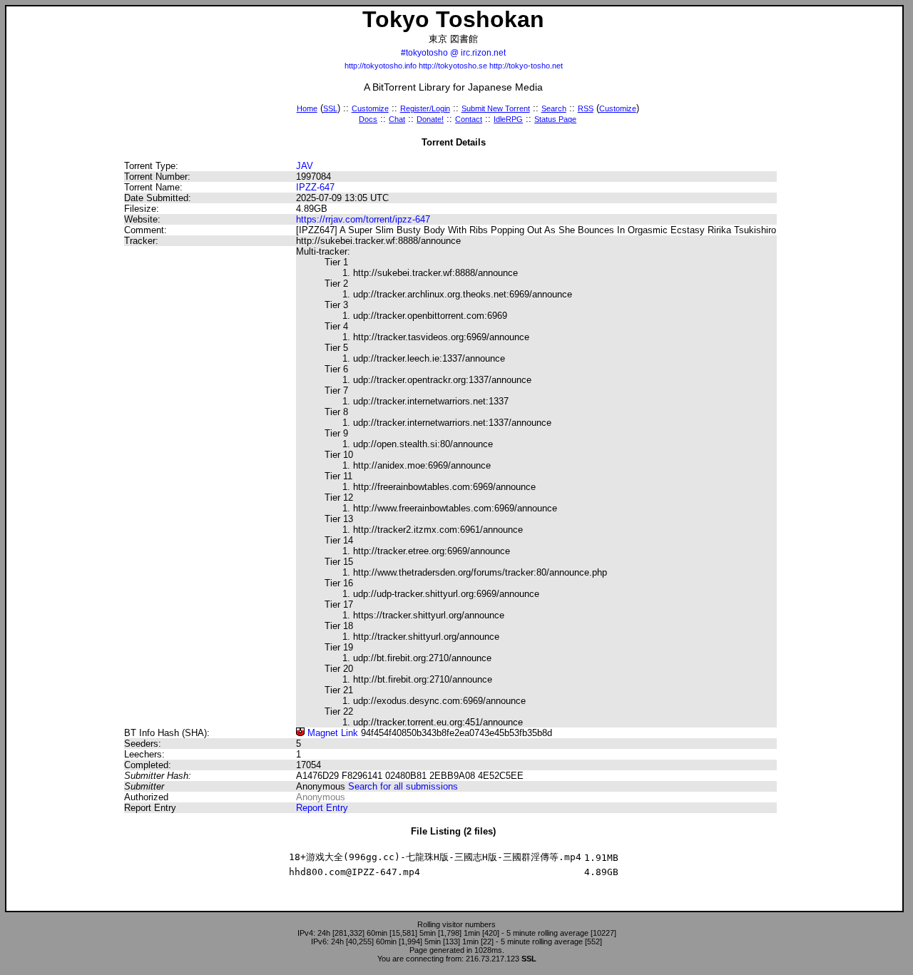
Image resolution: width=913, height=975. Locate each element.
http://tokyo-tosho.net (526, 65)
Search (553, 108)
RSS (585, 108)
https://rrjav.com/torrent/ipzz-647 (363, 219)
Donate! (430, 119)
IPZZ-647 (315, 187)
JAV (304, 165)
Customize (370, 108)
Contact (468, 119)
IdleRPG (508, 119)
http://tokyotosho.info (381, 65)
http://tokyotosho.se (453, 65)
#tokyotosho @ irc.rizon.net (453, 53)
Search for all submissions (403, 786)
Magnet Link (331, 733)
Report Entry (322, 807)
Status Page (555, 119)
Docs (368, 119)
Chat (397, 119)
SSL (330, 108)
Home (307, 108)
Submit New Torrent (495, 108)
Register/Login (425, 108)
